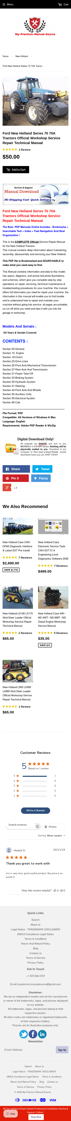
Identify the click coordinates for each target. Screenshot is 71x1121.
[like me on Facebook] (33, 1037)
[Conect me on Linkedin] (42, 1037)
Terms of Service (35, 957)
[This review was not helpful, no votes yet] (61, 890)
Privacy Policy (35, 962)
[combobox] (51, 835)
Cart (65, 4)
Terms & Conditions (35, 938)
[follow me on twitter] (23, 1037)
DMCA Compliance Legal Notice (35, 934)
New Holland (22, 56)
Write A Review (35, 810)
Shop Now (36, 1117)
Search (36, 919)
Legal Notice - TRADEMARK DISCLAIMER (35, 929)
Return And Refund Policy (35, 943)
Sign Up (62, 1049)
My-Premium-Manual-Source (36, 1092)
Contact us (35, 953)
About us (35, 924)
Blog (35, 948)
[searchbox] (20, 825)
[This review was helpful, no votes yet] (55, 890)
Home (5, 56)
